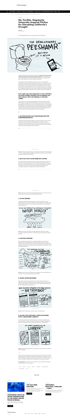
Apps (20, 366)
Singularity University (45, 366)
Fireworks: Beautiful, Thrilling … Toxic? (53, 386)
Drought (28, 366)
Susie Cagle (20, 30)
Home (8, 14)
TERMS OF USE (43, 413)
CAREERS (39, 413)
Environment (12, 14)
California (24, 366)
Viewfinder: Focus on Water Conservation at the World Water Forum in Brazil (15, 397)
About (26, 413)
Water (27, 368)
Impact (29, 413)
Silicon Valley (38, 366)
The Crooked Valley (21, 361)
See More (29, 393)
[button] (7, 11)
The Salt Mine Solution (31, 386)
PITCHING (35, 413)
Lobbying (33, 366)
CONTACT (32, 413)
